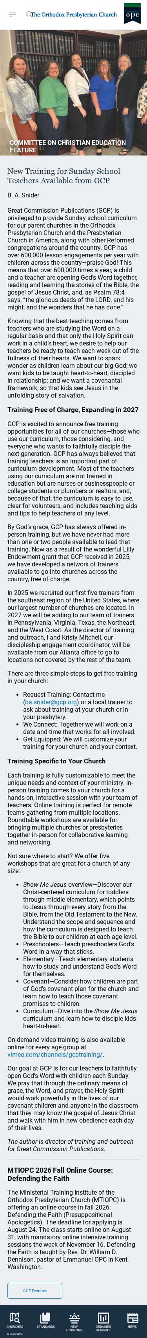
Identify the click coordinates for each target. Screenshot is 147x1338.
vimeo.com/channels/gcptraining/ (55, 1054)
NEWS (132, 1327)
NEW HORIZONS (74, 1328)
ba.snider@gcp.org (51, 702)
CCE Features (35, 1291)
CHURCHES (15, 1327)
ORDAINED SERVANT (103, 1328)
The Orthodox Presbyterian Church (74, 14)
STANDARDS (46, 1327)
